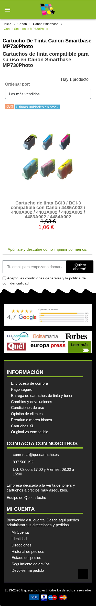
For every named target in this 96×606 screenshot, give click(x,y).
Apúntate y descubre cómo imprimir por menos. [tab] (47, 249)
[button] (7, 10)
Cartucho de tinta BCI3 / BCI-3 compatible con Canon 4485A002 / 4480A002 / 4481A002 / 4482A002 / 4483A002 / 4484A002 (48, 209)
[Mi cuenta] (80, 10)
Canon (22, 24)
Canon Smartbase (45, 24)
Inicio (7, 24)
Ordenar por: (17, 84)
